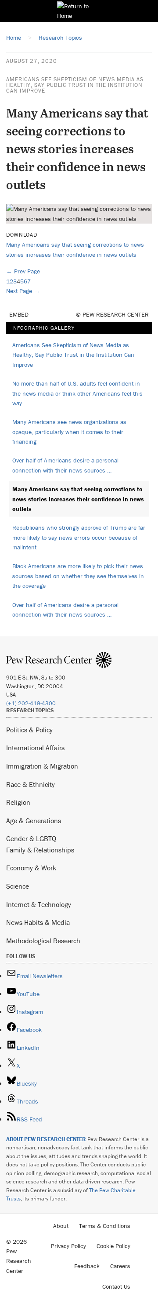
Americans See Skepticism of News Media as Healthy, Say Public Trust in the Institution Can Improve (75, 85)
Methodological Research (43, 940)
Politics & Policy (29, 729)
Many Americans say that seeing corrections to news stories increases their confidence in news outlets (78, 499)
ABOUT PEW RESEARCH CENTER (46, 1139)
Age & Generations (33, 820)
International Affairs (35, 747)
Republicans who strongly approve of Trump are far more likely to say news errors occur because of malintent (78, 537)
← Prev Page (23, 271)
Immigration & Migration (42, 766)
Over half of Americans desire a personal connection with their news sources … (65, 465)
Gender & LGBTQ (31, 838)
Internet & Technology (38, 904)
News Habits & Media (38, 922)
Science (17, 886)
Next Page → (23, 291)
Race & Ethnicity (30, 784)
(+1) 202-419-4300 (31, 703)
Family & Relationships (40, 849)
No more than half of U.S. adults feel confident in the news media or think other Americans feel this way (77, 393)
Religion (18, 802)
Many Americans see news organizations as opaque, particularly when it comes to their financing (69, 431)
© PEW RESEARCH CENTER (112, 314)
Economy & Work (31, 867)
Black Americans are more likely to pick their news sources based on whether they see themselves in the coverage (78, 576)
